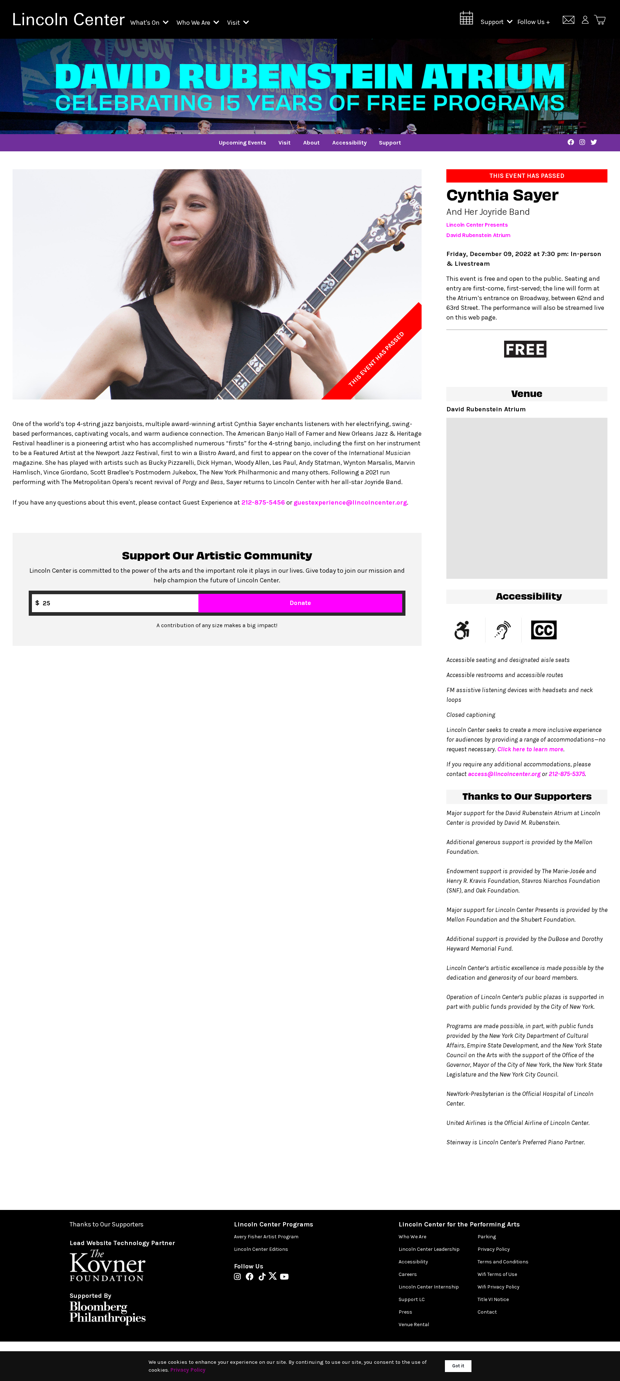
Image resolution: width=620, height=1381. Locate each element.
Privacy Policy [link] (188, 1370)
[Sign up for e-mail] (568, 21)
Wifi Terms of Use (497, 1274)
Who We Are (194, 23)
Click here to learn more (530, 749)
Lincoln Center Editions (261, 1249)
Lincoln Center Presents (477, 224)
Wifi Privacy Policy (499, 1287)
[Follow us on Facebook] (251, 1277)
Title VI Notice (493, 1299)
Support (492, 22)
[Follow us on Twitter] (274, 1277)
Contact (487, 1312)
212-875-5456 (263, 502)
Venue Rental (414, 1324)
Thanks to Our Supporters (107, 1224)
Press (405, 1312)
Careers (408, 1274)
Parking (487, 1237)
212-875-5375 (567, 774)
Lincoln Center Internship (429, 1287)
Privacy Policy (494, 1249)
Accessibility (413, 1262)
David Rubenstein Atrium (478, 235)
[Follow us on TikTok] (264, 1277)
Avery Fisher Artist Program (266, 1237)
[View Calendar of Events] (466, 20)
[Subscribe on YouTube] (284, 1277)
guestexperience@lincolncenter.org (350, 502)
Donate (300, 602)
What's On (145, 23)
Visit (234, 23)
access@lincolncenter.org (504, 774)
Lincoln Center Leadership (429, 1249)
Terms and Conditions (503, 1262)
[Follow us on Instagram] (239, 1277)
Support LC (412, 1299)
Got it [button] (458, 1365)
